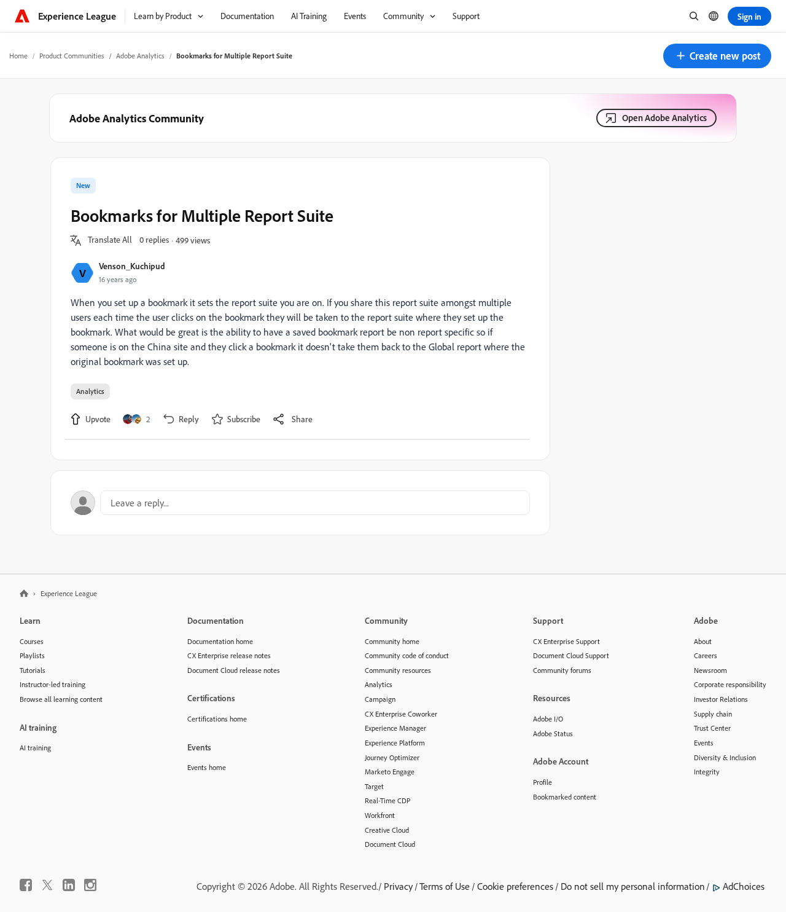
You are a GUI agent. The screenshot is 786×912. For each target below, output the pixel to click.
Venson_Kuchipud (132, 266)
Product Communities (71, 55)
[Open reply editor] (300, 503)
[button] (717, 56)
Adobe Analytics (140, 55)
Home (18, 55)
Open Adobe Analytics (664, 118)
